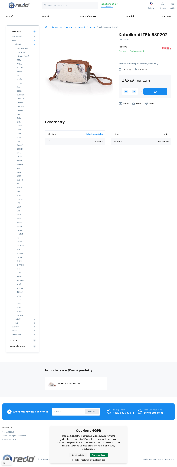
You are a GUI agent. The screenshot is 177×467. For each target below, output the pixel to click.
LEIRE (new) (21, 52)
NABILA (19, 226)
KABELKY (69, 27)
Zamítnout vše (78, 455)
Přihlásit (92, 412)
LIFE (18, 203)
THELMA (20, 288)
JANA (19, 172)
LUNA (19, 207)
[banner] (19, 5)
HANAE (19, 160)
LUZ (18, 211)
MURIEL (19, 222)
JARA (19, 176)
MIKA (19, 215)
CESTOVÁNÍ (17, 36)
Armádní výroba (17, 346)
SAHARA (20, 253)
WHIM (19, 311)
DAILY (19, 114)
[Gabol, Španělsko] (166, 49)
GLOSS (19, 157)
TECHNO (20, 280)
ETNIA (19, 153)
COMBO (20, 106)
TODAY (20, 292)
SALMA (19, 257)
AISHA (19, 64)
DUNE (19, 133)
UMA (19, 296)
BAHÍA (19, 79)
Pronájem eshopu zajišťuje (153, 459)
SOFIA (19, 273)
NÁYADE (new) (23, 56)
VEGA (19, 300)
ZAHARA (20, 315)
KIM (18, 191)
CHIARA (20, 102)
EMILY (19, 141)
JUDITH (20, 180)
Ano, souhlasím (99, 455)
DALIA (19, 118)
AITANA (20, 68)
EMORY (20, 145)
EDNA (19, 137)
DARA (19, 122)
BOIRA (19, 91)
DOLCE (20, 129)
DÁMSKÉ (81, 27)
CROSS (20, 110)
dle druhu (14, 340)
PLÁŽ (16, 323)
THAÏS (19, 284)
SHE (18, 269)
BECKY (19, 83)
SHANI (19, 261)
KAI (18, 184)
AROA (19, 75)
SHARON (20, 265)
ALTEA (92, 27)
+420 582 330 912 (109, 4)
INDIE (19, 168)
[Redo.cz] (46, 27)
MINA (19, 218)
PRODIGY (20, 245)
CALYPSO (21, 95)
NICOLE (20, 234)
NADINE (20, 230)
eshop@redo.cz (107, 7)
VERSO (19, 303)
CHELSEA (20, 99)
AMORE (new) (22, 48)
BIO (18, 87)
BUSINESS (15, 327)
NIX (18, 238)
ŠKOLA (14, 330)
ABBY (19, 60)
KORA (19, 195)
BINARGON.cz (169, 459)
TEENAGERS (16, 334)
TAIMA (19, 276)
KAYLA (19, 187)
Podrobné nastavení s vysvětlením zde (88, 460)
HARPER (20, 164)
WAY (19, 307)
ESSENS (20, 149)
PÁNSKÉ (17, 319)
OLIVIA (19, 242)
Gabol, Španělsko (94, 134)
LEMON (20, 199)
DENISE (19, 126)
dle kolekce (57, 27)
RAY (18, 249)
